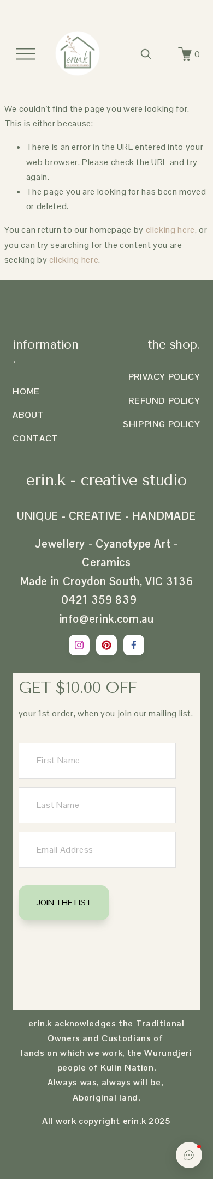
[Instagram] (79, 645)
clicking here (170, 229)
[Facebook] (133, 645)
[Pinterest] (106, 645)
